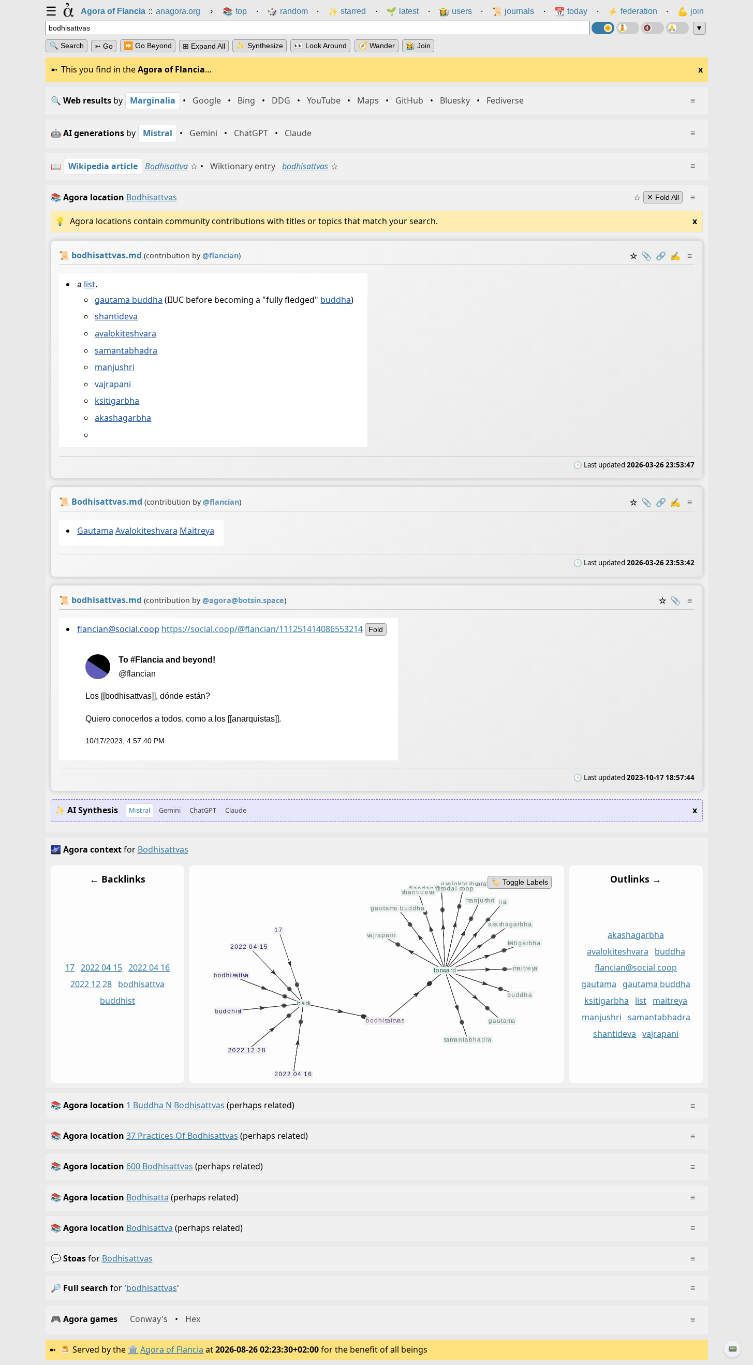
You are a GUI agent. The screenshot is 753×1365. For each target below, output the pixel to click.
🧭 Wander (376, 45)
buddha (335, 299)
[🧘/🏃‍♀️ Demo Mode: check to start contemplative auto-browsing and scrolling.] (627, 28)
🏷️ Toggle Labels (519, 882)
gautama (598, 984)
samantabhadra (126, 350)
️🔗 (661, 255)
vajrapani (113, 384)
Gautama (95, 530)
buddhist (117, 1000)
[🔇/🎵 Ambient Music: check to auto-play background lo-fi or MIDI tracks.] (652, 28)
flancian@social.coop (118, 629)
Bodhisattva (166, 166)
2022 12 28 (91, 984)
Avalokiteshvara (146, 530)
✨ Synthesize (259, 45)
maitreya (670, 1000)
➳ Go (104, 46)
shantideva (116, 316)
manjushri (115, 367)
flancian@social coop (636, 967)
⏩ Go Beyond (148, 45)
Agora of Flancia (171, 1349)
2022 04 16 (149, 967)
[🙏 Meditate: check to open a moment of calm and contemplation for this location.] (677, 28)
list (89, 284)
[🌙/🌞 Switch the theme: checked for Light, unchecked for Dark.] (603, 28)
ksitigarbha (117, 400)
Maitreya (196, 530)
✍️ (675, 255)
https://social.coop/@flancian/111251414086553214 (261, 629)
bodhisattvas (305, 166)
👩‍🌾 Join (418, 45)
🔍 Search (66, 45)
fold (375, 629)
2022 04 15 (101, 967)
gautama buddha (129, 299)
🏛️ (133, 1349)
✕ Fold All (663, 197)
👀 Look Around (320, 45)
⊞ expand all (204, 46)
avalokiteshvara (125, 333)
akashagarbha (123, 417)
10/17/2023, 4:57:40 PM (124, 741)
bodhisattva (141, 984)
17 (70, 967)
